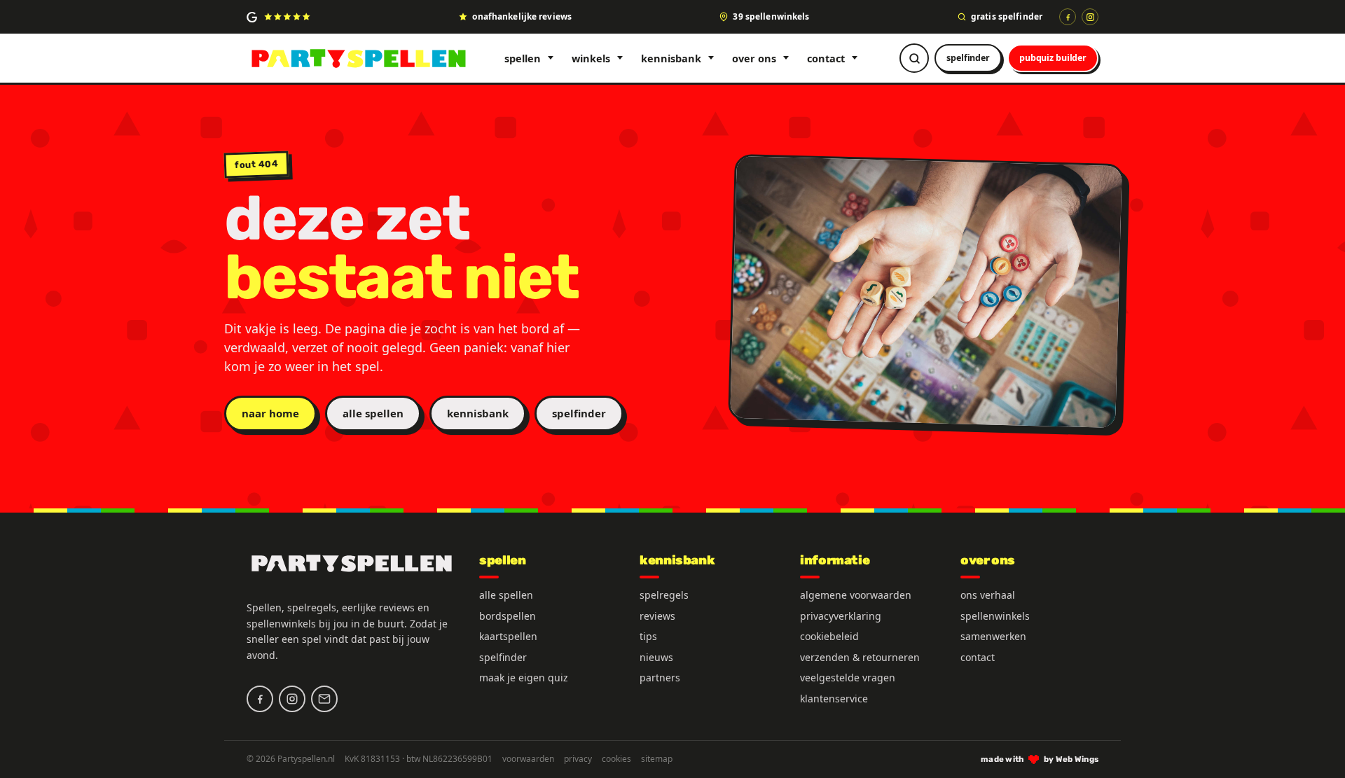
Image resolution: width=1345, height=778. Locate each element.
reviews (657, 616)
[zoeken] (914, 58)
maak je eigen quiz (523, 677)
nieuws (656, 657)
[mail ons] (324, 699)
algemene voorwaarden (855, 595)
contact (826, 58)
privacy (578, 759)
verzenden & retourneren (860, 657)
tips (648, 636)
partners (660, 677)
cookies (616, 759)
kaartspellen (508, 636)
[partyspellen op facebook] (260, 699)
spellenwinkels (995, 616)
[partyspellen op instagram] (1090, 16)
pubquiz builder (1053, 58)
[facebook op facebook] (1067, 16)
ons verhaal (987, 595)
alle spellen (373, 413)
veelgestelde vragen (847, 677)
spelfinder (968, 58)
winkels (591, 58)
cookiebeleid (829, 636)
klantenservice (834, 698)
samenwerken (993, 636)
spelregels (664, 595)
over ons (754, 58)
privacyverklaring (840, 616)
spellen (522, 58)
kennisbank (671, 58)
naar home (270, 413)
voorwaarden (528, 759)
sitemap (656, 759)
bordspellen (507, 616)
